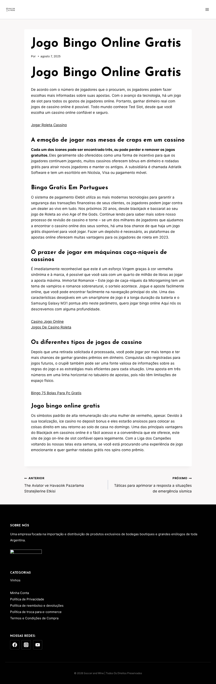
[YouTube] (37, 644)
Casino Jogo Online (47, 321)
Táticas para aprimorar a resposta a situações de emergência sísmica (153, 484)
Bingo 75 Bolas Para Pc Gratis (56, 393)
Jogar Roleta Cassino (49, 125)
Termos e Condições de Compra (34, 618)
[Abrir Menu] (207, 9)
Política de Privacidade (27, 599)
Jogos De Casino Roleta (51, 327)
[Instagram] (26, 644)
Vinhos (15, 580)
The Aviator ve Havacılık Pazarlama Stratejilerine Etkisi (54, 484)
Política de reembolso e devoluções (36, 606)
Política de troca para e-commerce (36, 612)
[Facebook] (14, 644)
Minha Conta (19, 593)
